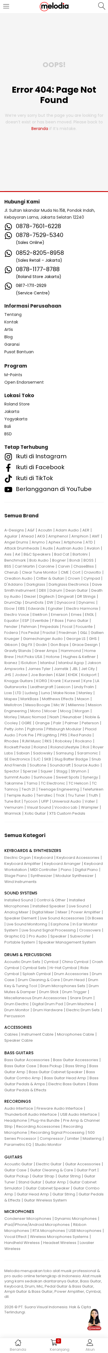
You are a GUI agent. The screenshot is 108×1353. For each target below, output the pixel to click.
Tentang (13, 314)
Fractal (49, 632)
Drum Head (74, 980)
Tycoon (31, 801)
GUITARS (13, 1157)
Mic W (59, 705)
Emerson (59, 614)
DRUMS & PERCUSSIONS (27, 955)
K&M (60, 675)
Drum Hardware (48, 1010)
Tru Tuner (76, 795)
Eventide (41, 620)
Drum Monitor (16, 1010)
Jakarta (11, 411)
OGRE (26, 723)
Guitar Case (15, 1170)
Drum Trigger (74, 992)
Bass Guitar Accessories (27, 1060)
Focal (67, 626)
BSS (7, 566)
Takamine (13, 783)
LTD (18, 693)
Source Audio (86, 765)
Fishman (29, 626)
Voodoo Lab (65, 807)
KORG (41, 681)
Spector (11, 771)
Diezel (30, 596)
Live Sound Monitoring (27, 924)
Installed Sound (18, 900)
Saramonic (87, 753)
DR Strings (86, 596)
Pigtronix (35, 729)
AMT (96, 536)
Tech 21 (28, 789)
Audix (48, 548)
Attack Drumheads (21, 548)
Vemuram (13, 807)
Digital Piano (86, 869)
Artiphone (73, 542)
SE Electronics (17, 759)
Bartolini (80, 554)
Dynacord (66, 602)
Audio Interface (18, 1108)
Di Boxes (95, 918)
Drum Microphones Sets (63, 986)
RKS (48, 741)
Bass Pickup (51, 1066)
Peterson (90, 723)
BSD (8, 434)
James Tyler (39, 668)
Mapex (10, 699)
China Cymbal (75, 961)
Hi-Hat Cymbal (63, 967)
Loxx (8, 693)
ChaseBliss (83, 566)
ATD (89, 542)
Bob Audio (39, 560)
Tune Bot (12, 801)
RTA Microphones (49, 1230)
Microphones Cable (75, 1034)
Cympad (92, 578)
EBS (21, 608)
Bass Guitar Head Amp (65, 1078)
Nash (54, 717)
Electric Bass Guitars (67, 1084)
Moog (65, 711)
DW (50, 602)
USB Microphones (85, 1230)
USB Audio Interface (78, 1114)
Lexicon (64, 687)
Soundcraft (60, 765)
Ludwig (31, 693)
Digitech (46, 596)
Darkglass (35, 584)
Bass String (75, 1066)
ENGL (89, 614)
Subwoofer (80, 936)
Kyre (88, 681)
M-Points (13, 375)
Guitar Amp (55, 1182)
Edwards (36, 608)
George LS (76, 638)
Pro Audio (38, 936)
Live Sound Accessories (62, 918)
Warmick (12, 813)
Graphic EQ (14, 936)
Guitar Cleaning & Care (51, 1170)
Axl (17, 554)
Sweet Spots (67, 777)
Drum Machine (80, 1004)
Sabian (23, 753)
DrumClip (13, 602)
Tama (31, 783)
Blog (8, 337)
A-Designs (14, 530)
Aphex (54, 542)
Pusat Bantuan (19, 352)
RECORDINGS (17, 1101)
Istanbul (47, 662)
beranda (39, 128)
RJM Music (31, 741)
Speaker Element (20, 918)
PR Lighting (47, 735)
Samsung (65, 753)
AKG (41, 536)
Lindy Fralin (84, 687)
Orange (42, 723)
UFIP (45, 801)
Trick (60, 795)
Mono (35, 711)
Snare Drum (81, 998)
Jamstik (61, 668)
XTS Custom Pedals (67, 813)
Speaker (58, 936)
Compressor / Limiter (59, 1138)
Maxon (83, 699)
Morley (10, 717)
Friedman (68, 632)
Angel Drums (16, 542)
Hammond (71, 650)
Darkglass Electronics (69, 584)
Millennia (76, 705)
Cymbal (51, 961)
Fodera (11, 632)
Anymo (38, 542)
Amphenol (58, 536)
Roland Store (17, 404)
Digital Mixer (43, 912)
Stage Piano (15, 875)
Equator (11, 620)
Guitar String (69, 1176)
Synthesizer (41, 875)
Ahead (27, 536)
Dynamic (87, 602)
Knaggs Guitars (18, 681)
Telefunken (93, 789)
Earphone (60, 924)
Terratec (44, 795)
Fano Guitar (77, 620)
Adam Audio (67, 530)
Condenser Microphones (27, 1218)
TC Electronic (53, 783)
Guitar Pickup (16, 1176)
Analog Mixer (16, 912)
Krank (55, 681)
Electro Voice (16, 614)
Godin (41, 644)
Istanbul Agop (71, 662)
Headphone (15, 1120)
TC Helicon (78, 783)
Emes (76, 614)
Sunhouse (43, 777)
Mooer (50, 711)
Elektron (40, 614)
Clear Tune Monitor (39, 572)
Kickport (88, 675)
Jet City (88, 668)
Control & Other (51, 900)
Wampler (89, 807)
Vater (90, 801)
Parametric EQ (17, 1144)
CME (65, 572)
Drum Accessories (71, 974)
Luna (45, 693)
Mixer (62, 912)
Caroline (46, 566)
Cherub (11, 572)
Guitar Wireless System (45, 1200)
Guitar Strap (43, 1176)
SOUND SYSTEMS (20, 893)
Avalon (93, 548)
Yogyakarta (15, 419)
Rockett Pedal (17, 747)
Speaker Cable (18, 1040)
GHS (93, 638)
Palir (57, 723)
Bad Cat (61, 554)
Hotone (53, 656)
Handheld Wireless (22, 1242)
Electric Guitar (49, 1164)
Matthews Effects (57, 699)
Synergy (90, 777)
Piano (66, 869)
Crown (74, 578)
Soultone (38, 765)
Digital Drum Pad (47, 1004)
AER (85, 530)
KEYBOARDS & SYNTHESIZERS (32, 850)
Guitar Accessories (83, 1164)
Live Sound (79, 906)
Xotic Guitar (35, 813)
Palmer (71, 723)
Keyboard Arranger (62, 863)
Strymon (78, 771)
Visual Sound (39, 807)
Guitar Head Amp (33, 1194)
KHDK (73, 675)
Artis (8, 329)
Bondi (74, 560)
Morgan (82, 711)
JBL (75, 668)
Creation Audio (18, 578)
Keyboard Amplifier (22, 863)
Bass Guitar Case (20, 1066)
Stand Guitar (29, 1182)
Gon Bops (59, 644)
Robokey (63, 741)
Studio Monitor (48, 1144)
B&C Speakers (37, 554)
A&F (31, 530)
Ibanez (10, 662)
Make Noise (64, 693)
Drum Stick (49, 992)
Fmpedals (49, 626)
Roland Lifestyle (64, 747)
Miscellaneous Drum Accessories (35, 998)
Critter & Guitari (50, 578)
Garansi (12, 344)
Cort (76, 572)
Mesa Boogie (37, 705)
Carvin (64, 566)
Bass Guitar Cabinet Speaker (56, 1072)
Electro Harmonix (82, 608)
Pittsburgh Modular (64, 729)
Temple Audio (20, 795)
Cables (11, 1034)
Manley (85, 693)
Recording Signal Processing (57, 1132)
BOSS (89, 560)
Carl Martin (25, 566)
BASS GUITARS (18, 1053)
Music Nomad (33, 717)
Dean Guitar (77, 590)
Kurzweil (72, 681)
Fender (11, 626)
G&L (83, 632)
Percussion (14, 1016)
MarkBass (29, 699)
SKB (47, 759)
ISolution (29, 662)
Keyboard (43, 857)
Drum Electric (16, 1004)
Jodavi (21, 675)
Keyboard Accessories (77, 857)
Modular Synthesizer (75, 875)
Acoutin (45, 530)
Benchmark (15, 560)
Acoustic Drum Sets (22, 961)
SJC (37, 759)
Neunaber (72, 717)
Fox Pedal (30, 632)
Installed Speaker (49, 906)
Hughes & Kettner (79, 656)
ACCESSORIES (18, 1027)
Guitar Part (86, 1170)
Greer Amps (46, 650)
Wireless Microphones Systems (59, 1236)
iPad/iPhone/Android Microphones (37, 1224)
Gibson (11, 644)
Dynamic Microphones (76, 1218)
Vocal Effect (15, 1236)
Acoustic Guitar (18, 1164)
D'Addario (13, 584)
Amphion (79, 536)
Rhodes (11, 741)
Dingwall (66, 596)
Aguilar (11, 536)
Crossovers (90, 930)
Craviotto (92, 572)
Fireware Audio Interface (60, 1108)
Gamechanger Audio (43, 638)
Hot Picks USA (29, 656)
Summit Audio (17, 777)
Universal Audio (66, 801)
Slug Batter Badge (71, 759)
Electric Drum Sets (83, 1010)
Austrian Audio (69, 548)
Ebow (9, 608)
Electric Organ (17, 857)
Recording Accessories (38, 1126)
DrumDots (34, 602)
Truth (93, 795)
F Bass (58, 620)
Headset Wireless (59, 1242)
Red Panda (81, 735)
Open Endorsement (24, 382)
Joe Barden (42, 675)
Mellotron (13, 705)
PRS (63, 735)
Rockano (83, 741)
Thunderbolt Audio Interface (30, 1114)
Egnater (55, 608)
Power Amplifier (86, 912)
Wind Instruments (20, 881)
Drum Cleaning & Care (39, 980)
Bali (7, 426)
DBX (42, 590)
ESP (25, 620)
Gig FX (26, 644)
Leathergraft (41, 687)
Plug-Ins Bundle (45, 1120)
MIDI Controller (43, 869)
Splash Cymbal (36, 974)
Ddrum (56, 590)
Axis (8, 554)
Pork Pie (26, 735)
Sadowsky (42, 753)
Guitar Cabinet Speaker (48, 1188)
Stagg (61, 771)
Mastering (92, 1138)
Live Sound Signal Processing (49, 930)
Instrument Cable (37, 1034)
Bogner (59, 560)
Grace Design (85, 644)
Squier (47, 771)
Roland (40, 747)
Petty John (14, 729)
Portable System (19, 942)
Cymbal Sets (34, 967)
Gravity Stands (17, 650)
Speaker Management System (67, 942)
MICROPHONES (19, 1211)
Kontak (11, 322)
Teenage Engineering (59, 789)
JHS (7, 675)
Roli (86, 747)
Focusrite (84, 626)
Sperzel (30, 771)
